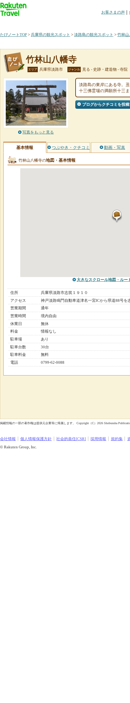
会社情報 (8, 439)
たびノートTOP (13, 34)
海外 (46, 22)
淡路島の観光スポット (93, 34)
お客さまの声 (113, 12)
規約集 (117, 439)
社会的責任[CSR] (71, 439)
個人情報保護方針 (36, 439)
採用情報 (98, 439)
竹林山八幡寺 (51, 59)
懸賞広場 (71, 22)
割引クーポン (95, 22)
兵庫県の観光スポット (50, 34)
